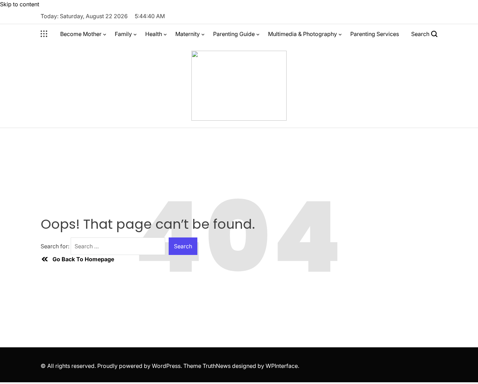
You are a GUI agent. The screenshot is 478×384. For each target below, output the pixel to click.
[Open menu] (44, 33)
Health (153, 33)
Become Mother (80, 33)
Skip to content (19, 4)
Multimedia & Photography (302, 33)
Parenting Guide (234, 33)
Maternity (187, 33)
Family (123, 33)
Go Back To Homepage (83, 259)
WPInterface (282, 365)
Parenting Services (374, 33)
